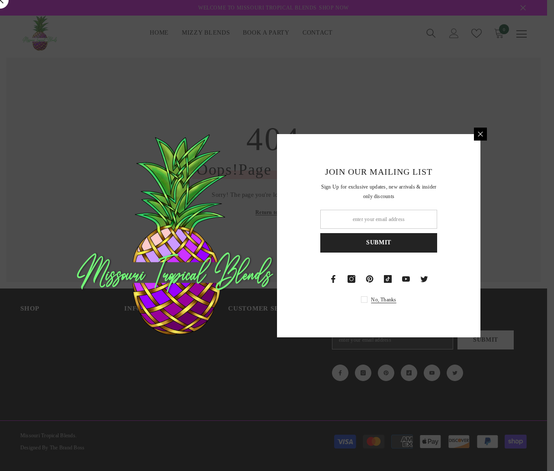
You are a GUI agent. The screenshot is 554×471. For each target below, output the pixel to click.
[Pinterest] (370, 279)
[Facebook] (333, 279)
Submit (378, 242)
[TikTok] (388, 279)
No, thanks (383, 300)
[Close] (480, 134)
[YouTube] (406, 279)
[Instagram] (351, 279)
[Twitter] (424, 279)
